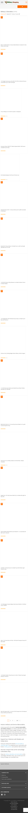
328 (17, 720)
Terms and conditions (6, 779)
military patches (8, 746)
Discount (17, 14)
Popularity (3, 14)
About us (3, 775)
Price (12, 14)
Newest (8, 14)
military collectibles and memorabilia (13, 754)
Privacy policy (4, 777)
